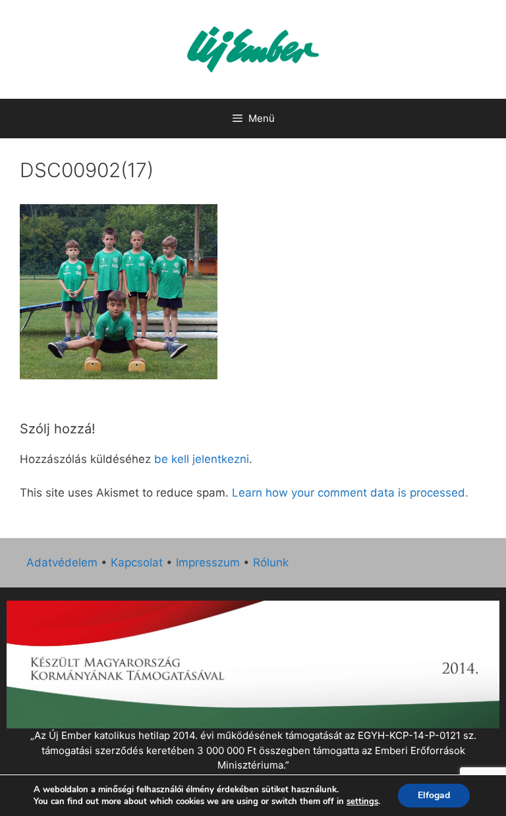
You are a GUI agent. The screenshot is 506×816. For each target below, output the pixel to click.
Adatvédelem (62, 562)
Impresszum (208, 562)
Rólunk (271, 562)
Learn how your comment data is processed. (350, 492)
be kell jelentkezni (201, 459)
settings (362, 801)
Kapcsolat (137, 562)
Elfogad (434, 795)
